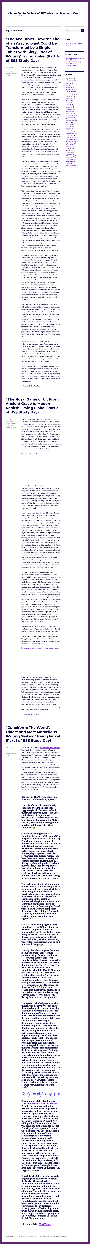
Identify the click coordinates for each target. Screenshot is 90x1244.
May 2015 (68, 106)
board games (9, 421)
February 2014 (70, 134)
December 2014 (70, 115)
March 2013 (69, 154)
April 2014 (69, 130)
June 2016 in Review (71, 65)
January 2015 (69, 113)
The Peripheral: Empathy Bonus (75, 58)
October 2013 (69, 141)
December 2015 (70, 93)
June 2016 (69, 84)
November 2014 (70, 117)
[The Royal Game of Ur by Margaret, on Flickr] (41, 467)
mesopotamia (10, 73)
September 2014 (70, 121)
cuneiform (9, 70)
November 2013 (70, 139)
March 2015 (69, 109)
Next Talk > (37, 714)
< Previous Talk (26, 386)
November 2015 (70, 95)
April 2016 (69, 87)
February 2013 (70, 156)
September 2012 (70, 165)
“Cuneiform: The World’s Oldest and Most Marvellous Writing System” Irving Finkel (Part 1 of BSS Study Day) (33, 734)
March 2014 (69, 132)
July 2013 (68, 146)
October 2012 (69, 163)
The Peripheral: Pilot (71, 60)
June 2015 (68, 104)
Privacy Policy (43, 1236)
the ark (8, 75)
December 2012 (70, 159)
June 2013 (68, 148)
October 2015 (69, 96)
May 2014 (68, 128)
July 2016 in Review (71, 63)
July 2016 (68, 82)
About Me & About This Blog (74, 43)
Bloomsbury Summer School (50, 747)
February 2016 (70, 91)
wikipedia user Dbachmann (44, 1103)
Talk (15, 73)
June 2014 (68, 126)
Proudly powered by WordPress (57, 1236)
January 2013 (69, 158)
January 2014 (69, 135)
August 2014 (69, 122)
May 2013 (68, 150)
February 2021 (70, 80)
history (12, 71)
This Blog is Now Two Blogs (74, 62)
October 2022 (69, 78)
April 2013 (69, 152)
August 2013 (69, 145)
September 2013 (70, 143)
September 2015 (70, 98)
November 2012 (70, 161)
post (43, 762)
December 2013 (70, 137)
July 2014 (68, 124)
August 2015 (69, 100)
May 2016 (68, 85)
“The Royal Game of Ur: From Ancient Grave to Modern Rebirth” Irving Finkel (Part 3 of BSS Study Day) (32, 405)
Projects (68, 45)
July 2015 (68, 102)
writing (8, 755)
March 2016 (69, 89)
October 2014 (69, 119)
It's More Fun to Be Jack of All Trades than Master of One (42, 13)
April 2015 (69, 108)
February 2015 (70, 111)
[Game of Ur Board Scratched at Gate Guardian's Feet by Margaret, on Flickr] (41, 660)
